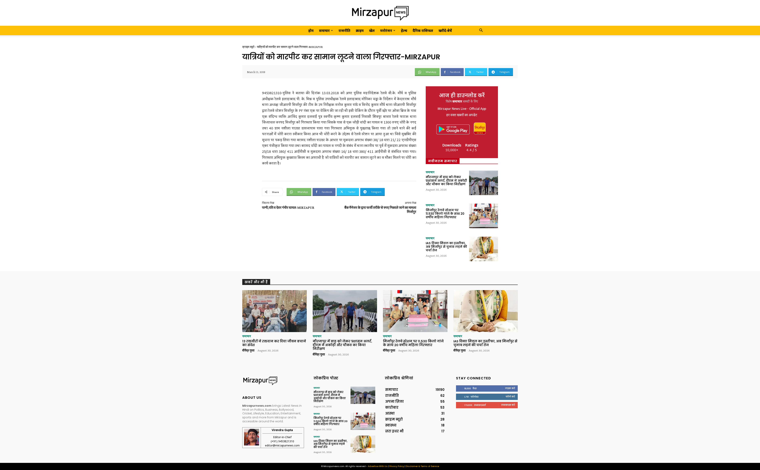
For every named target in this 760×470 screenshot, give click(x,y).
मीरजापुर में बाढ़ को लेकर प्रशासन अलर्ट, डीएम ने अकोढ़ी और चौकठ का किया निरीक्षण (446, 180)
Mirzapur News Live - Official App (462, 109)
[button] (481, 30)
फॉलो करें (510, 396)
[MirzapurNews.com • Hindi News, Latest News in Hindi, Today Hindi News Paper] (380, 13)
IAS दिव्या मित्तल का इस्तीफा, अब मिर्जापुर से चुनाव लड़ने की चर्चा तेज (446, 246)
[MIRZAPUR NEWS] (273, 381)
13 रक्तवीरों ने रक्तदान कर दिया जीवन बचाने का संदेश (274, 343)
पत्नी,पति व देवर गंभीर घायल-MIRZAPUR (288, 208)
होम (311, 30)
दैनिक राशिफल (423, 30)
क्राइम (360, 30)
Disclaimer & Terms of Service (422, 466)
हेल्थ (404, 30)
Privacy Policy (396, 466)
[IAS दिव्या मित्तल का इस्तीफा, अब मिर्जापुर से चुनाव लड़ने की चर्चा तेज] (483, 249)
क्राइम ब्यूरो (248, 46)
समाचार (324, 30)
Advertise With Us (378, 466)
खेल (372, 30)
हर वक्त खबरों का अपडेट (461, 115)
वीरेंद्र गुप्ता (248, 350)
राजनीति (344, 30)
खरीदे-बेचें (445, 30)
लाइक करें (510, 388)
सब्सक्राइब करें (508, 404)
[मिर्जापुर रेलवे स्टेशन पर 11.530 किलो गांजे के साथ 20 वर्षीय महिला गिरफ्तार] (483, 216)
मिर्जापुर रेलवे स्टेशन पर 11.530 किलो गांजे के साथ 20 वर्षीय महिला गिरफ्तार (445, 213)
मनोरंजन (386, 30)
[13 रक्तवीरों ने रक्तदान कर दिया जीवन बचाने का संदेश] (274, 311)
